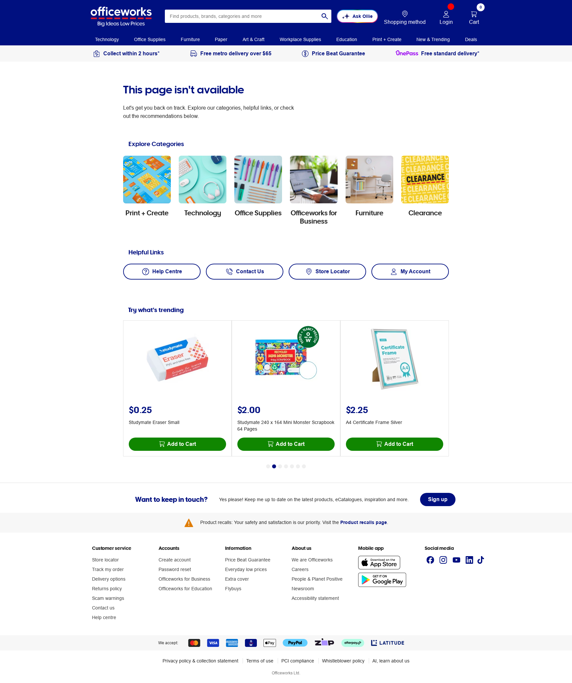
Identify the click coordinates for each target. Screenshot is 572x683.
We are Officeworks (312, 559)
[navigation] (106, 39)
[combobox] (248, 16)
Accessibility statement (315, 598)
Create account (175, 559)
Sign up (438, 499)
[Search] (324, 16)
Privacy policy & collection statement (200, 660)
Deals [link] (471, 39)
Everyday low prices (246, 569)
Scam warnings (108, 598)
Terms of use (259, 660)
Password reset (175, 569)
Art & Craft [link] (253, 39)
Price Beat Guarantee (247, 559)
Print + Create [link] (387, 39)
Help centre (104, 617)
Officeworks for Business (184, 579)
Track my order (108, 569)
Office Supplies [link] (150, 39)
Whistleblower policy (343, 660)
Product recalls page (363, 522)
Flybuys (233, 588)
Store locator (105, 559)
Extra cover (237, 579)
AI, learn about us (390, 660)
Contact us (103, 607)
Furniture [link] (190, 39)
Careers (300, 569)
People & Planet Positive (317, 579)
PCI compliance (297, 660)
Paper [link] (221, 39)
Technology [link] (107, 39)
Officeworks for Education (185, 588)
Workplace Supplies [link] (300, 39)
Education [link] (346, 39)
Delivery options (108, 579)
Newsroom (303, 588)
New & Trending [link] (433, 39)
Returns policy (107, 588)
